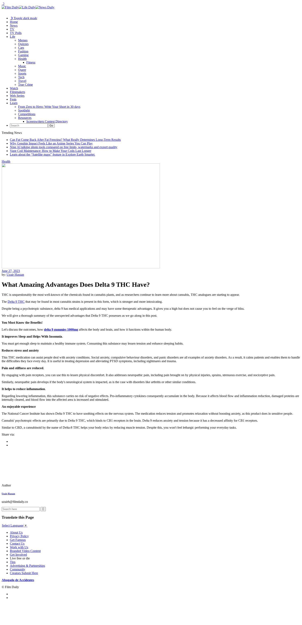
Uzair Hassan (15, 274)
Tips (12, 562)
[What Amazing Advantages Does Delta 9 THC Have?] (30, 485)
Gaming (23, 55)
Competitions (26, 114)
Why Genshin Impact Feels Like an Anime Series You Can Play (51, 143)
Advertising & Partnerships (27, 565)
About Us (16, 532)
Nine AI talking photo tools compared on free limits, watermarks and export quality (63, 147)
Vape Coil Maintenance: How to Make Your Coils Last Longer (50, 151)
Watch (14, 88)
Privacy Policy (19, 536)
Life (12, 36)
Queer (22, 70)
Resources (24, 118)
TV (12, 29)
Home (14, 22)
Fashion (23, 51)
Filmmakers (17, 92)
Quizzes (23, 44)
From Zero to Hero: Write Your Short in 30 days (49, 106)
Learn (13, 103)
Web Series (17, 95)
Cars (21, 47)
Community (17, 569)
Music (22, 66)
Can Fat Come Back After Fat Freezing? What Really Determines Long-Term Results (65, 139)
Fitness (30, 62)
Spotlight (24, 110)
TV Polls (16, 33)
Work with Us (19, 547)
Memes (23, 40)
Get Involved (18, 554)
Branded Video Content (25, 551)
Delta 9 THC (16, 301)
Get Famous (18, 540)
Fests (13, 99)
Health (22, 58)
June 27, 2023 (11, 271)
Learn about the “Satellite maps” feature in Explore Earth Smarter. (52, 154)
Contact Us (17, 543)
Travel (22, 81)
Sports (22, 73)
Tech (21, 77)
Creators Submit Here (24, 573)
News (13, 25)
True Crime (25, 84)
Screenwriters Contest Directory (47, 121)
